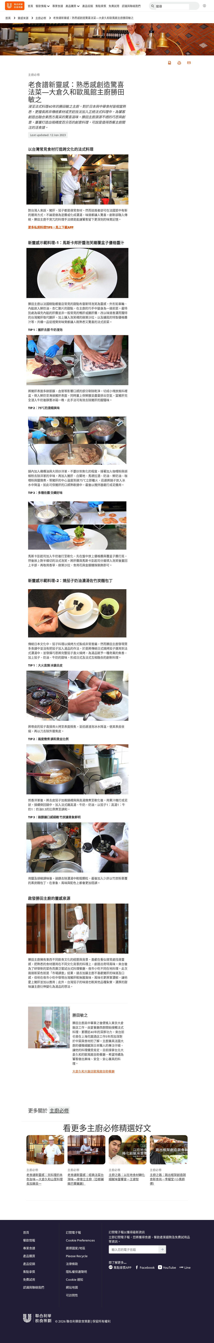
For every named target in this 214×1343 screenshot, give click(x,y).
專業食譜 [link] (57, 6)
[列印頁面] (179, 62)
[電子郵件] (188, 62)
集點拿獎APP (122, 1267)
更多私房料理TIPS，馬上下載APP (50, 227)
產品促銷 (29, 1264)
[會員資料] (204, 6)
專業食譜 (29, 1248)
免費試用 (29, 1279)
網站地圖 (72, 1287)
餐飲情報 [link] (41, 6)
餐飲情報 (29, 1240)
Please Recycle (77, 1256)
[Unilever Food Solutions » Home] (14, 5)
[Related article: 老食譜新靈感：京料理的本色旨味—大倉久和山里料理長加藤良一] (45, 1149)
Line (187, 1267)
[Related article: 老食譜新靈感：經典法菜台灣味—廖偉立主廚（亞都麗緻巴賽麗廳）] (86, 1149)
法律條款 (72, 1264)
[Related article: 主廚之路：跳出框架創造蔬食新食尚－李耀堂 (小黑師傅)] (169, 1149)
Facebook (147, 1267)
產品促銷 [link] (87, 6)
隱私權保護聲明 (76, 1271)
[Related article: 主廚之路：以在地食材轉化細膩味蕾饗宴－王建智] (127, 1149)
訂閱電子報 (73, 1232)
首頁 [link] (30, 6)
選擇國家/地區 (75, 1248)
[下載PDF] (169, 62)
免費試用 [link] (114, 6)
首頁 (26, 1232)
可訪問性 (72, 1295)
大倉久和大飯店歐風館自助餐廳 (93, 1071)
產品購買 (29, 1256)
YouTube (169, 1267)
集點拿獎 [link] (100, 6)
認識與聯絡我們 (33, 1287)
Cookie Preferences (80, 1240)
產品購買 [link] (71, 6)
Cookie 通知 (74, 1279)
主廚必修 (34, 74)
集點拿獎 (29, 1271)
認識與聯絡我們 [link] (131, 6)
